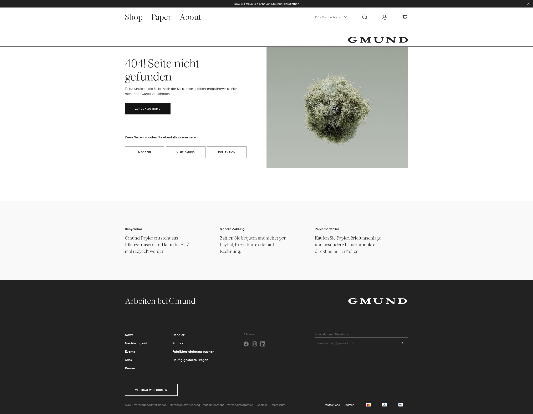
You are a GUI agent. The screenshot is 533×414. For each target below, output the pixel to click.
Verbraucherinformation (150, 404)
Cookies (262, 404)
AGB (128, 404)
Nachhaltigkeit (136, 343)
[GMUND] (378, 39)
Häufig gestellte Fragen (190, 360)
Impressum (278, 404)
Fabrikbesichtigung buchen (193, 351)
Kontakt (178, 343)
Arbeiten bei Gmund (161, 301)
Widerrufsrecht (213, 404)
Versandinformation (240, 404)
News (129, 334)
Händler (178, 334)
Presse (130, 368)
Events (130, 351)
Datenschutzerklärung (185, 404)
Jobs (128, 360)
